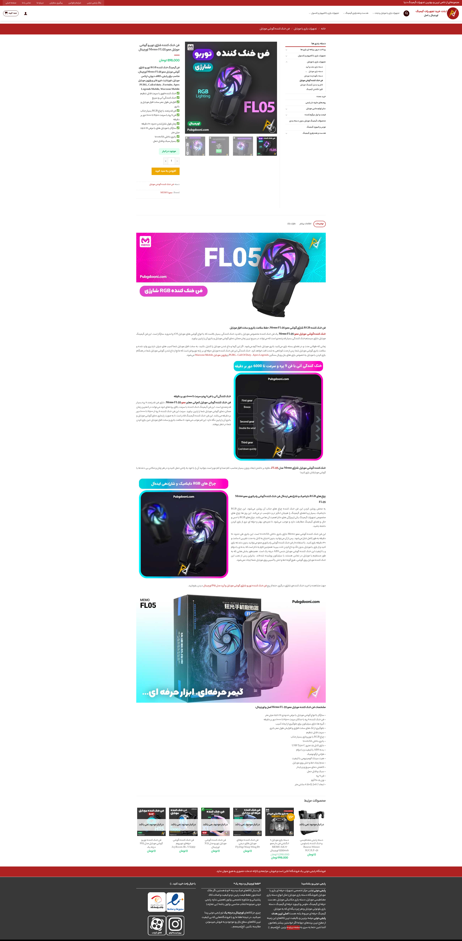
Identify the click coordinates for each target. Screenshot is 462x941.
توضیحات (319, 224)
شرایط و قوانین (74, 3)
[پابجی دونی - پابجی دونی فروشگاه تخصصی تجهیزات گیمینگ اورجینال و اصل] (437, 13)
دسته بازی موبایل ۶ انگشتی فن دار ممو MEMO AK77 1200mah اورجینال (279, 846)
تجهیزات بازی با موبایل (305, 29)
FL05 (274, 468)
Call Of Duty (244, 355)
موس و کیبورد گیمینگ (316, 127)
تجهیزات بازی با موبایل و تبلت (387, 13)
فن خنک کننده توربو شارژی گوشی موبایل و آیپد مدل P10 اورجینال (235, 586)
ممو (183, 403)
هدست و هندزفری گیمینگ (356, 13)
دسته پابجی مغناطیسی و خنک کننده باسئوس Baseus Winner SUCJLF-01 (311, 846)
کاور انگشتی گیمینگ (314, 89)
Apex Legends (261, 355)
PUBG (232, 355)
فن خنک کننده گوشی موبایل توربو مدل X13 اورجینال (215, 844)
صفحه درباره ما (293, 927)
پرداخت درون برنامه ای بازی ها (313, 50)
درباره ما (40, 3)
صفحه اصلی (11, 3)
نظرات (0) (291, 224)
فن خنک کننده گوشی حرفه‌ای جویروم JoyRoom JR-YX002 (183, 844)
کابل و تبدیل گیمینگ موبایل (311, 85)
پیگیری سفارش (56, 3)
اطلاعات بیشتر (305, 224)
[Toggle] (286, 50)
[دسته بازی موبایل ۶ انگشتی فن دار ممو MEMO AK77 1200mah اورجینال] (279, 822)
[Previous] (270, 87)
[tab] (319, 224)
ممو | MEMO (166, 193)
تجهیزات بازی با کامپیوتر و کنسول (325, 13)
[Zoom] (272, 129)
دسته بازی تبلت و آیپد (314, 67)
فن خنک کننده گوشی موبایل (275, 29)
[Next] (189, 87)
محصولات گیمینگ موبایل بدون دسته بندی (307, 121)
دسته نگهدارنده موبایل (313, 76)
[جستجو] (406, 13)
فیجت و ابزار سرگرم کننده (315, 115)
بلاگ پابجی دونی (94, 3)
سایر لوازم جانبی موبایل (316, 109)
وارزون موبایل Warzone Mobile (211, 355)
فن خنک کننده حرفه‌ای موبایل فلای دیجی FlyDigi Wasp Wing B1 (247, 844)
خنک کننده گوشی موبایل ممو (310, 334)
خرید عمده (321, 97)
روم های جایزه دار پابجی (316, 103)
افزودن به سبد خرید (165, 171)
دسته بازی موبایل (316, 71)
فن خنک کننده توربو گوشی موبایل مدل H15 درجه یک (151, 844)
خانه (323, 29)
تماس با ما (26, 3)
